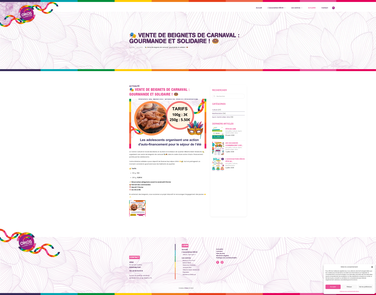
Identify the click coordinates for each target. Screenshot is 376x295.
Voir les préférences (365, 287)
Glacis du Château (189, 265)
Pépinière (186, 272)
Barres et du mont (189, 260)
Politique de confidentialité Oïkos (349, 291)
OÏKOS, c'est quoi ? (189, 255)
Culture (215, 110)
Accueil (259, 8)
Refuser (349, 287)
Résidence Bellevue (189, 275)
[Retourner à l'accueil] (29, 15)
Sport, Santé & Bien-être (221, 117)
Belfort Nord (187, 263)
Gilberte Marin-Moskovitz (191, 270)
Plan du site (220, 253)
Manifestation (217, 113)
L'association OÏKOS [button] (275, 8)
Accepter (333, 287)
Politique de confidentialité (226, 258)
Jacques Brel (187, 267)
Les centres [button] (295, 8)
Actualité (312, 8)
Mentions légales (222, 256)
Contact (324, 8)
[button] (372, 267)
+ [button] (137, 208)
